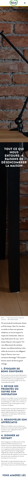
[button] (24, 3)
